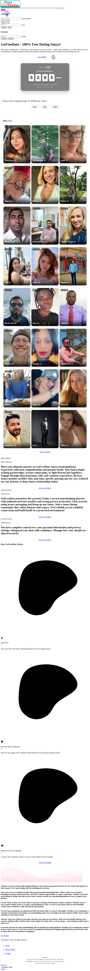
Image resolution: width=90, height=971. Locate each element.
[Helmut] (73, 185)
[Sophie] (73, 144)
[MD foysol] (17, 226)
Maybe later (45, 505)
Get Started (5, 936)
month (7, 21)
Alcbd (34, 107)
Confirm (10, 39)
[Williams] (17, 348)
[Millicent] (44, 185)
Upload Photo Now (46, 500)
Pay (9, 27)
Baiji (44, 107)
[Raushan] (73, 266)
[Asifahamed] (17, 429)
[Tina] (17, 388)
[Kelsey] (44, 388)
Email (24, 36)
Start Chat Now (45, 452)
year (8, 23)
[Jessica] (44, 266)
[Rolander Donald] (73, 226)
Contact (8, 953)
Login (6, 11)
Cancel (4, 27)
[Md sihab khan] (44, 144)
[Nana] (44, 307)
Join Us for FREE (45, 517)
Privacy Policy (10, 949)
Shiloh (55, 107)
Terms (7, 945)
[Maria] (73, 388)
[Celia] (17, 266)
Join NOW (42, 57)
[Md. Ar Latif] (17, 307)
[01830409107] (73, 348)
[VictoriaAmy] (17, 144)
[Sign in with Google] (53, 57)
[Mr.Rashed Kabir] (44, 226)
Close (11, 967)
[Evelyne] (73, 429)
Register (7, 13)
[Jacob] (17, 185)
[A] (44, 429)
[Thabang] (44, 348)
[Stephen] (73, 307)
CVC (23, 25)
